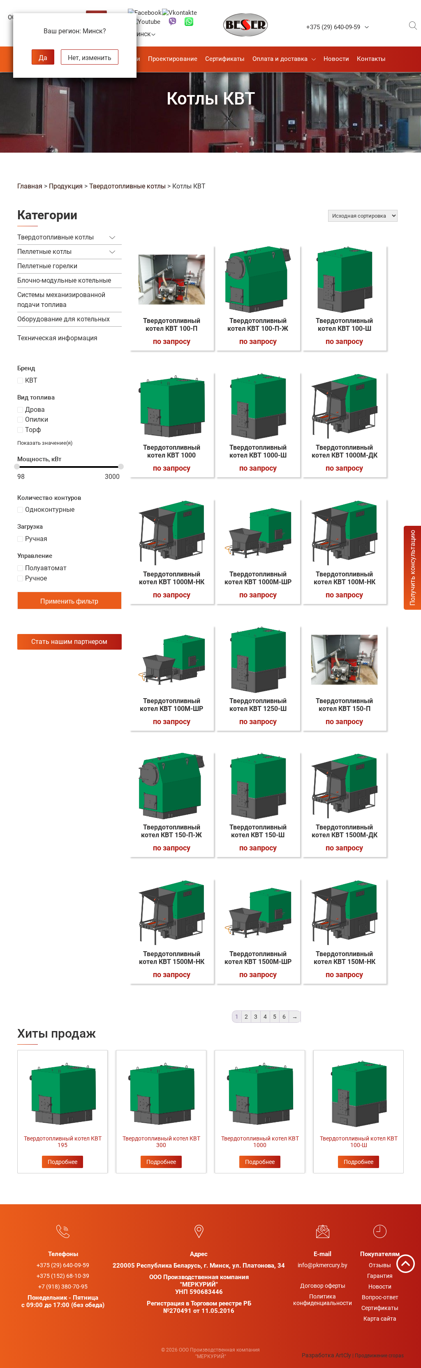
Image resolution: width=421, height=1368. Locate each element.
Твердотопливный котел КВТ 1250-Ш (258, 705)
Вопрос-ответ (380, 1297)
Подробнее (62, 1162)
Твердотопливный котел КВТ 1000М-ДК (344, 451)
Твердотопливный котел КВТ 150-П (344, 705)
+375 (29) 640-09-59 (333, 27)
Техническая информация (57, 338)
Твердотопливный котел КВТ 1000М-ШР (257, 578)
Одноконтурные (49, 509)
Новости (336, 59)
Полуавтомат (46, 568)
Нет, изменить (89, 58)
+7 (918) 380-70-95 (63, 1286)
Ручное (36, 578)
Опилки (36, 419)
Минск (143, 34)
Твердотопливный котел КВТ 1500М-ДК (344, 831)
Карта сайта (379, 1318)
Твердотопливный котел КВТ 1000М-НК (171, 578)
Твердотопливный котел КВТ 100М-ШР (171, 705)
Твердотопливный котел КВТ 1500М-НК (171, 958)
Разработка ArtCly (326, 1355)
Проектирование (172, 59)
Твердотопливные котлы (127, 186)
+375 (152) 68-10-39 (63, 1276)
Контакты (371, 59)
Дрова (35, 409)
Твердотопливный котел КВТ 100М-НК (344, 578)
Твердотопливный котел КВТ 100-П (171, 324)
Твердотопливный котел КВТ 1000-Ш (258, 451)
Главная (29, 186)
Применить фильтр (69, 601)
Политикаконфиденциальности (322, 1299)
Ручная (36, 539)
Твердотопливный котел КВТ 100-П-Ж (257, 324)
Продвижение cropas (379, 1356)
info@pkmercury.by (322, 1265)
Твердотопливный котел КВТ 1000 (171, 451)
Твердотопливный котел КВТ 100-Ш (344, 324)
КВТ (31, 380)
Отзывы (380, 1265)
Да (43, 58)
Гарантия (380, 1276)
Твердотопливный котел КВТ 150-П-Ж (171, 831)
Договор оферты (322, 1285)
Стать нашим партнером (69, 642)
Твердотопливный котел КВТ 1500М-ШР (257, 958)
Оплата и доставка (280, 59)
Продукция (66, 186)
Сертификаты (225, 59)
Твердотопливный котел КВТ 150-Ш (258, 831)
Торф (33, 430)
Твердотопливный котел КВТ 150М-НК (344, 958)
